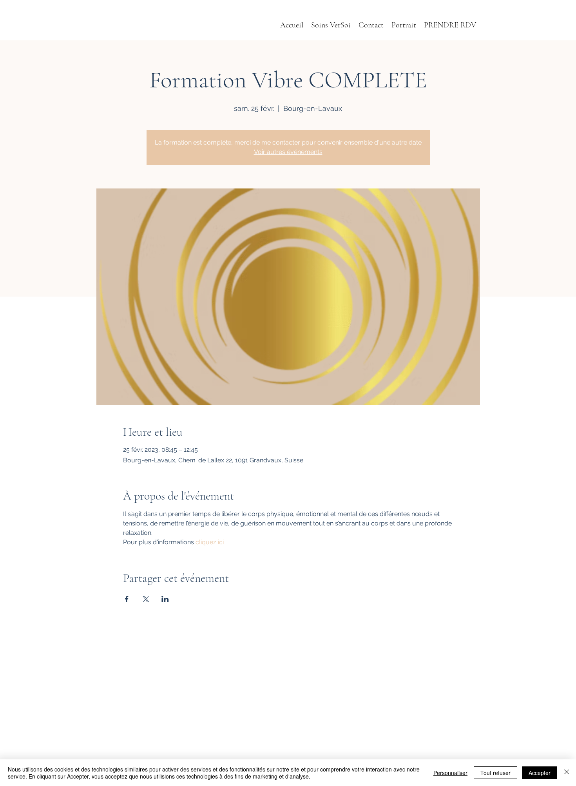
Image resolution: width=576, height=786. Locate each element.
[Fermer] (566, 773)
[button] (404, 25)
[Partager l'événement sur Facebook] (126, 599)
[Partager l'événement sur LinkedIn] (165, 599)
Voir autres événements (288, 152)
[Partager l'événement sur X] (146, 599)
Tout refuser (495, 773)
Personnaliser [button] (450, 773)
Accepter (540, 773)
